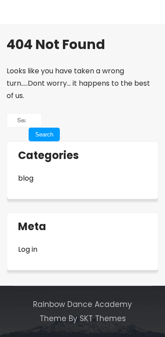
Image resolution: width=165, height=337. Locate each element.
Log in (27, 249)
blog (25, 178)
